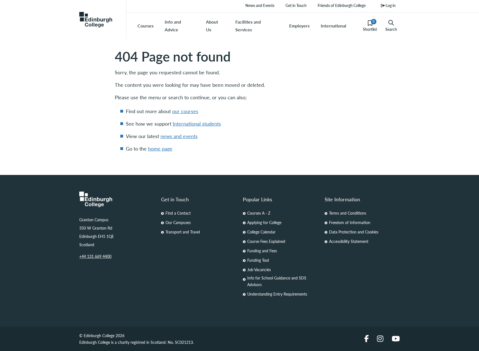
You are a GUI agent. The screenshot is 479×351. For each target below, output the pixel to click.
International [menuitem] (333, 25)
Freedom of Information (349, 222)
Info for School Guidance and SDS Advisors (276, 281)
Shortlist (370, 25)
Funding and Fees (262, 250)
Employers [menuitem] (299, 25)
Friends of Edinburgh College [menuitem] (342, 5)
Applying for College (264, 222)
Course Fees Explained (266, 241)
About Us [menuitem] (212, 26)
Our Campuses (178, 222)
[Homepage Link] (116, 199)
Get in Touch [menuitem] (296, 5)
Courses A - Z (258, 213)
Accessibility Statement (348, 241)
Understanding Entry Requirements (277, 294)
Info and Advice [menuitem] (173, 26)
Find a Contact (178, 213)
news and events (179, 136)
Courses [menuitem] (145, 25)
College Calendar (261, 232)
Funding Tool (258, 260)
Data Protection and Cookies (353, 232)
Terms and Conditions (347, 213)
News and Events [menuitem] (259, 5)
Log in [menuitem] (390, 5)
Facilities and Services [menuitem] (248, 26)
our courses (185, 111)
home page (160, 148)
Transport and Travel (182, 232)
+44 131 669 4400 (95, 256)
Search (391, 29)
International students (197, 123)
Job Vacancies (259, 269)
